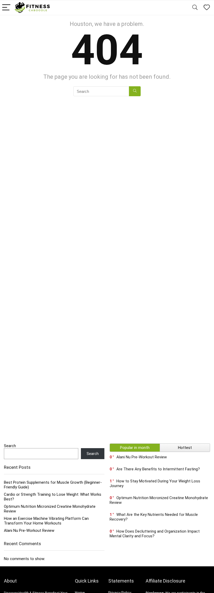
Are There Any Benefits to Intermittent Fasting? (158, 469)
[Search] (195, 8)
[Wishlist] (207, 7)
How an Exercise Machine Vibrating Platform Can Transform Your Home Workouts (46, 521)
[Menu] (6, 8)
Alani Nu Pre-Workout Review (29, 530)
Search (10, 445)
